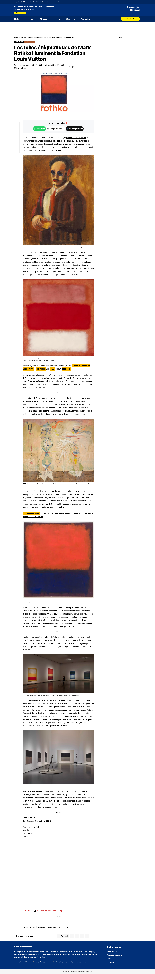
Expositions (42, 927)
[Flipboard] (134, 1)
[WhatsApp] (136, 1)
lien (35, 911)
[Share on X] (79, 66)
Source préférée (76, 128)
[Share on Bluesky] (16, 140)
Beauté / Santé (43, 2)
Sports (52, 2)
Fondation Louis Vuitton (76, 137)
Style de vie (22, 37)
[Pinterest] (126, 1)
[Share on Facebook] (76, 66)
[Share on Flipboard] (82, 66)
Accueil (16, 37)
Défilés (35, 2)
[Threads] (139, 1)
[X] (121, 1)
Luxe (57, 2)
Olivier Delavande (23, 65)
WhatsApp (40, 128)
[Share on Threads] (16, 134)
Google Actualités (55, 128)
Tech (30, 2)
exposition (80, 144)
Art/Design (30, 37)
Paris (67, 927)
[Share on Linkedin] (86, 66)
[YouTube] (123, 1)
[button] (115, 2)
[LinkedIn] (131, 1)
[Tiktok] (129, 1)
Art (34, 927)
